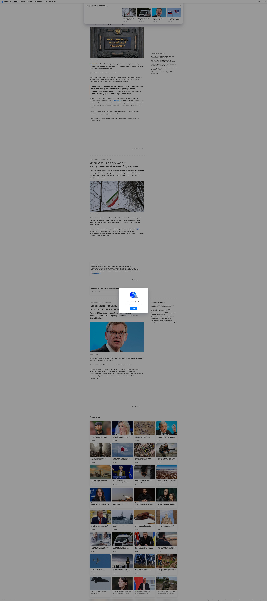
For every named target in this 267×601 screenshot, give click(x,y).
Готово (133, 308)
